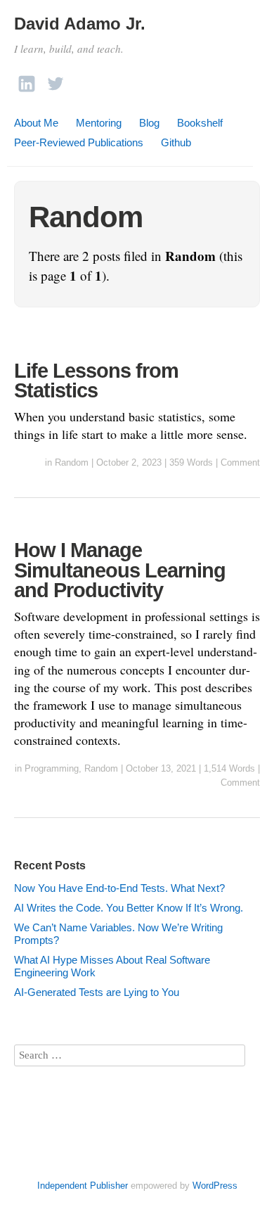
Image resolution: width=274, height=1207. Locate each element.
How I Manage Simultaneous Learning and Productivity (120, 570)
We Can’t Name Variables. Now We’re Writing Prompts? (118, 933)
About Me (36, 123)
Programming (52, 768)
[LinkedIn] (26, 80)
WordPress (215, 1185)
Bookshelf (200, 123)
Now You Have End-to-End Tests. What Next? (119, 888)
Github (176, 142)
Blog (149, 123)
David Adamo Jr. (79, 23)
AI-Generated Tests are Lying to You (96, 992)
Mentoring (99, 123)
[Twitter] (55, 80)
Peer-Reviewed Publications (78, 142)
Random (72, 462)
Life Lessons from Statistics (96, 380)
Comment (240, 462)
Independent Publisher (82, 1185)
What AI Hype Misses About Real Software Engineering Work (112, 966)
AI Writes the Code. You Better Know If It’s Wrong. (128, 908)
